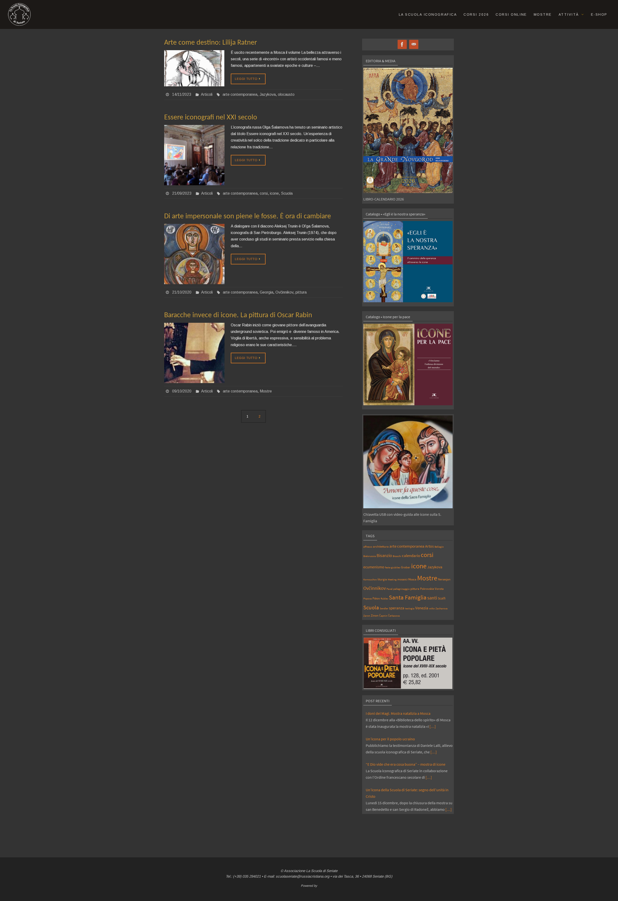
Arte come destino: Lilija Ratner (210, 43)
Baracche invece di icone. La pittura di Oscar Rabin (238, 315)
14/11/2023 (181, 94)
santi (432, 598)
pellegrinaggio (401, 589)
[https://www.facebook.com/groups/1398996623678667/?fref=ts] (402, 44)
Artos (429, 546)
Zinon (374, 615)
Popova (367, 598)
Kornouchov (370, 579)
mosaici (402, 579)
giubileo (395, 567)
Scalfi (441, 598)
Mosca (412, 579)
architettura (381, 546)
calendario (411, 555)
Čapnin (383, 615)
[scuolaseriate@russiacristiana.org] (413, 44)
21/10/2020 (181, 292)
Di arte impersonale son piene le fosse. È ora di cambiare (247, 216)
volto (432, 608)
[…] (432, 726)
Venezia (421, 608)
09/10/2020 (181, 391)
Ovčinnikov (284, 292)
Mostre (266, 391)
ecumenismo (373, 566)
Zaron (366, 615)
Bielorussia (369, 556)
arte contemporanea (240, 94)
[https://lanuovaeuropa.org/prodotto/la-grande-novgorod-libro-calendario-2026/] (408, 130)
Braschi (397, 556)
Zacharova (441, 608)
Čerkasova (394, 615)
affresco (367, 546)
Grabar (405, 567)
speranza (396, 608)
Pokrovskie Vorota (432, 589)
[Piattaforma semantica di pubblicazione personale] (309, 896)
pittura (301, 292)
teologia (409, 608)
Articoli (206, 94)
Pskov (376, 598)
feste (387, 567)
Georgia (266, 292)
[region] (408, 663)
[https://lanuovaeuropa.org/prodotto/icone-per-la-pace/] (408, 364)
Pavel (389, 589)
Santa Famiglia (408, 597)
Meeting (392, 579)
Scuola (287, 193)
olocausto (286, 94)
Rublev (384, 598)
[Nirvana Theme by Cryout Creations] (309, 891)
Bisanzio (384, 555)
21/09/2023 (181, 193)
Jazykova (268, 94)
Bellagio (439, 546)
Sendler (384, 608)
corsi (264, 193)
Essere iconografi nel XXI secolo (210, 117)
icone (274, 193)
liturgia (382, 579)
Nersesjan (444, 579)
